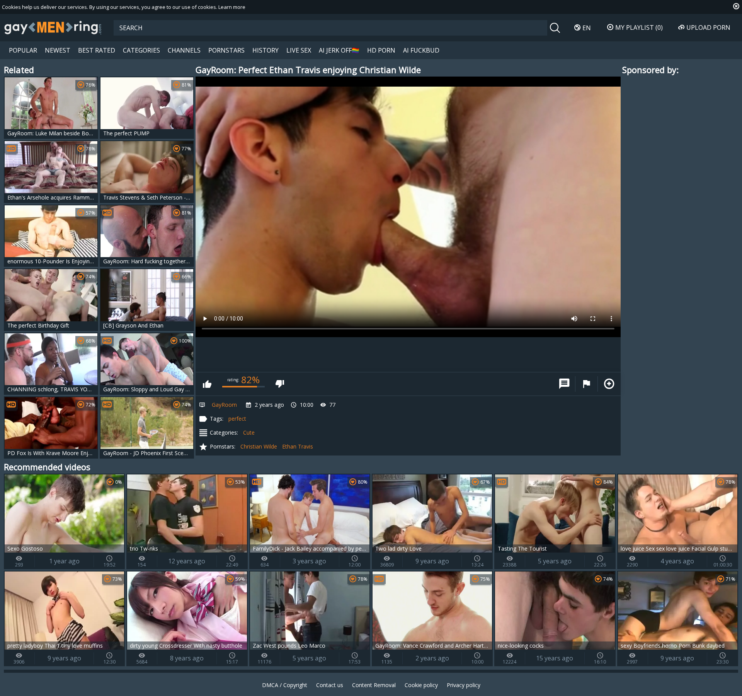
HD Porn (381, 50)
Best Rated (96, 50)
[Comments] (564, 384)
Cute (249, 432)
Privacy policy (463, 685)
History (265, 50)
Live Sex (298, 50)
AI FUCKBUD (421, 50)
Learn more (231, 6)
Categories (141, 50)
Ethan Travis (297, 446)
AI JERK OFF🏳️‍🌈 (339, 50)
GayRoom (224, 404)
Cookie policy (421, 685)
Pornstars (226, 50)
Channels (184, 50)
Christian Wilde (258, 446)
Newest (57, 50)
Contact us (329, 685)
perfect (237, 418)
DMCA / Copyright (284, 685)
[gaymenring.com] (53, 27)
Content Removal (374, 685)
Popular (23, 50)
